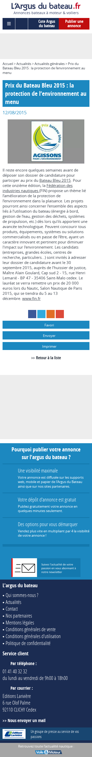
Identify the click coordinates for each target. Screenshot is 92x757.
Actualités (23, 63)
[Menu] (9, 24)
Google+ (60, 314)
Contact (12, 608)
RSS (51, 314)
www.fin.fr (31, 298)
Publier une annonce (74, 23)
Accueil (8, 63)
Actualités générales (49, 63)
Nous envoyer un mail (26, 720)
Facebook (32, 314)
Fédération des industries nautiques (38, 188)
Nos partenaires (19, 615)
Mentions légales (20, 622)
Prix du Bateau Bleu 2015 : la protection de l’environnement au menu (44, 68)
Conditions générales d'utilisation (33, 636)
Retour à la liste (48, 358)
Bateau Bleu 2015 (55, 180)
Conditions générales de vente (31, 629)
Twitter (41, 314)
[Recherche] (21, 24)
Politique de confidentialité (28, 643)
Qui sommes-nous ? (22, 595)
